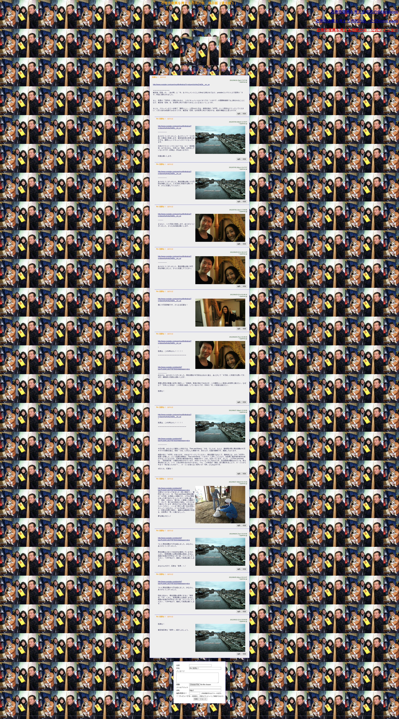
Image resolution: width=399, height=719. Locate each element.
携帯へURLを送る (213, 70)
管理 (223, 70)
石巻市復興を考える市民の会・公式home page (357, 21)
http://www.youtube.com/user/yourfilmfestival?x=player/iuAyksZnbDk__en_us (181, 84)
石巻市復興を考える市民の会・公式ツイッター (357, 30)
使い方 (202, 70)
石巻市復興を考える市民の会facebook (364, 12)
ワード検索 (194, 70)
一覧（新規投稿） (181, 70)
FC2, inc (199, 717)
